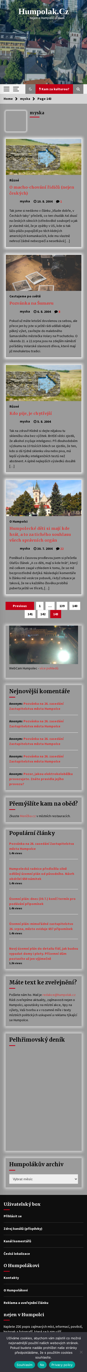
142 (42, 614)
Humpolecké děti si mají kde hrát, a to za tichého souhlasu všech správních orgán (40, 534)
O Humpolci (18, 521)
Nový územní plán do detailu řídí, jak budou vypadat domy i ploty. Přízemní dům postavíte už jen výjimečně (43, 953)
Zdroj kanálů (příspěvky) (23, 1228)
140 (74, 606)
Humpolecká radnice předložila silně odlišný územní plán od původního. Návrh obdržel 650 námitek (41, 873)
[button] (30, 89)
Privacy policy (62, 1365)
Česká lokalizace (17, 1253)
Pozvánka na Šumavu (31, 303)
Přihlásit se (13, 1216)
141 (30, 614)
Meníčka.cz (28, 816)
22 (62, 548)
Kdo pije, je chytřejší (30, 413)
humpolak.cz (43, 11)
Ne (42, 1365)
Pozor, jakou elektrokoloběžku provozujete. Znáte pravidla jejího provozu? (41, 779)
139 (62, 606)
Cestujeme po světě (25, 296)
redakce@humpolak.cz (59, 995)
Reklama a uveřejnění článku (26, 1303)
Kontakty (11, 1278)
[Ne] (81, 1352)
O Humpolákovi (16, 1290)
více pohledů (49, 668)
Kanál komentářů (17, 1241)
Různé (14, 180)
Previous (20, 606)
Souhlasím (24, 1365)
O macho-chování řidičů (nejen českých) (41, 190)
